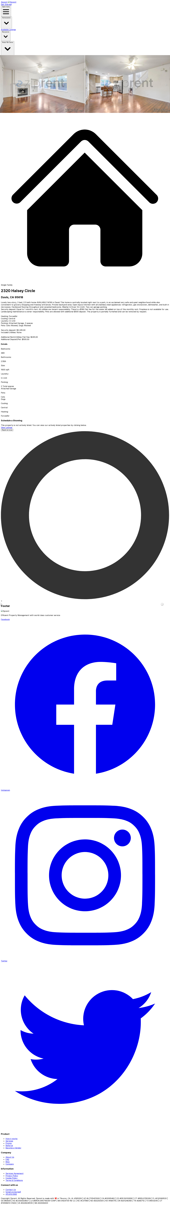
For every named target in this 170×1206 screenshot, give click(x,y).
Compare (10, 1164)
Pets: (3, 393)
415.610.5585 (11, 1194)
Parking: (4, 382)
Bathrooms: (6, 357)
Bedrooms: (5, 349)
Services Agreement (14, 1173)
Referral (9, 1145)
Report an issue (7, 430)
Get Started (6, 4)
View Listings (6, 427)
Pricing (9, 1143)
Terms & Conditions (14, 1180)
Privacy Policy (12, 1176)
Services (9, 1141)
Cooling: (4, 403)
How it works (11, 1138)
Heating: (4, 412)
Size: (3, 365)
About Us (10, 1157)
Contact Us (11, 1189)
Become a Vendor (13, 1148)
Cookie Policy (11, 1178)
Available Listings (8, 29)
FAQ (7, 1159)
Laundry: (5, 374)
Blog (7, 1162)
